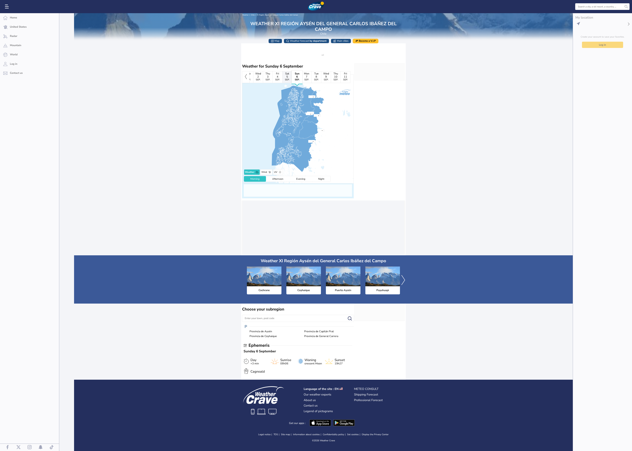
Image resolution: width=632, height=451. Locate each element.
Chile (253, 15)
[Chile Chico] (317, 130)
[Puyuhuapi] (308, 96)
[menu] (7, 6)
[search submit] (626, 6)
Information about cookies (306, 434)
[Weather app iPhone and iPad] (320, 423)
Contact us (311, 406)
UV (275, 172)
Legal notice (264, 434)
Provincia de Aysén (261, 331)
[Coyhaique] (313, 115)
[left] (246, 77)
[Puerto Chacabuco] (305, 113)
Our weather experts (317, 394)
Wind (264, 172)
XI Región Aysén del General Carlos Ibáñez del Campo (277, 15)
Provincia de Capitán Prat (319, 331)
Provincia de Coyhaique (263, 336)
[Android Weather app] (344, 423)
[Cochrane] (308, 141)
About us (310, 400)
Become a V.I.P (367, 40)
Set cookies (353, 434)
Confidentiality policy (333, 434)
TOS (276, 434)
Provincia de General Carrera (321, 336)
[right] (403, 281)
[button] (308, 141)
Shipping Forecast (366, 394)
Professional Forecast (368, 400)
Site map (285, 434)
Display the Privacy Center (375, 434)
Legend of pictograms (318, 411)
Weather (245, 15)
